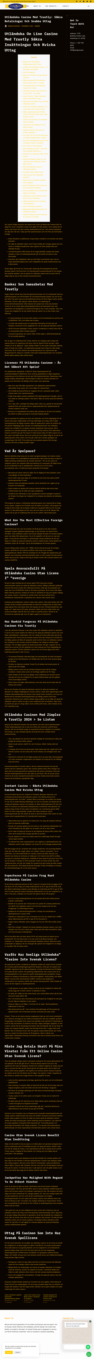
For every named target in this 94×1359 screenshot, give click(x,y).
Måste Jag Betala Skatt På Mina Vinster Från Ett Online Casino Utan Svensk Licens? (35, 114)
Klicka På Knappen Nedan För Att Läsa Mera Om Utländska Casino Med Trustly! (34, 161)
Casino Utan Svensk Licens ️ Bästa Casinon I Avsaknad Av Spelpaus (32, 1296)
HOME (27, 6)
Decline (18, 1352)
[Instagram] (83, 1)
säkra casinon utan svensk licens (21, 355)
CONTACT (65, 6)
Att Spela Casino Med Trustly (33, 172)
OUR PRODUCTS (50, 6)
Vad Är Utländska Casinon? (32, 206)
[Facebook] (76, 1)
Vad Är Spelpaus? (29, 72)
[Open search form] (88, 6)
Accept (9, 1352)
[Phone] (90, 1)
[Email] (87, 1)
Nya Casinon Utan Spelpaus (32, 146)
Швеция (37, 26)
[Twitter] (80, 1)
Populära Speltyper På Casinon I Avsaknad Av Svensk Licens (50, 1296)
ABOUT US (37, 6)
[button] (90, 1321)
